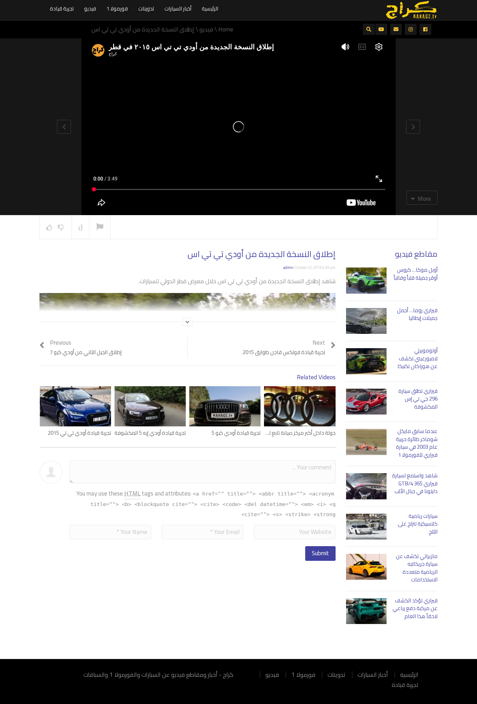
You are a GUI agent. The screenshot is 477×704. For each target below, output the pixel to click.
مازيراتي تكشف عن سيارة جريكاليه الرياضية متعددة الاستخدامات (417, 568)
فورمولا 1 (117, 8)
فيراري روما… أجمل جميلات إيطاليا (417, 314)
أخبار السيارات (177, 8)
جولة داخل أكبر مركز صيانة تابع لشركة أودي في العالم (279, 433)
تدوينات (146, 8)
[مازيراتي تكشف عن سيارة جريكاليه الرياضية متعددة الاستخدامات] (366, 567)
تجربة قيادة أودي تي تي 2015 (79, 433)
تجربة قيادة (62, 8)
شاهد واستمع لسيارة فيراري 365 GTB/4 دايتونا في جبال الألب (415, 483)
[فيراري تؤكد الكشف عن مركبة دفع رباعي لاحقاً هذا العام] (366, 611)
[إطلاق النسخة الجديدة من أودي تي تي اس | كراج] (411, 9)
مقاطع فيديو (416, 254)
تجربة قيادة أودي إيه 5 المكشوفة (150, 433)
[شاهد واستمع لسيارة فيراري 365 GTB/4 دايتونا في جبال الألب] (366, 486)
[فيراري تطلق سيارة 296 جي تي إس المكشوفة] (366, 402)
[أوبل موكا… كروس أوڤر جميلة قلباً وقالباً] (366, 280)
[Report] (99, 227)
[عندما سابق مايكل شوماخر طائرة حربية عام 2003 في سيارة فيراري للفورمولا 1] (366, 442)
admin (288, 267)
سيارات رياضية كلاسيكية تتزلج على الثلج (418, 524)
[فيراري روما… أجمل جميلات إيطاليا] (366, 321)
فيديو (90, 8)
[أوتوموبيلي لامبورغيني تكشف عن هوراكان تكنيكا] (366, 361)
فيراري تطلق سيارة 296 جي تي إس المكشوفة (418, 399)
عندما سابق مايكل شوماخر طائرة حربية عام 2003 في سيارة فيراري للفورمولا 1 (417, 443)
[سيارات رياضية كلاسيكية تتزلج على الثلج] (366, 527)
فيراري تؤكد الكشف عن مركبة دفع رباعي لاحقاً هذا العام (415, 608)
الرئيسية (210, 8)
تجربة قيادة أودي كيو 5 (236, 433)
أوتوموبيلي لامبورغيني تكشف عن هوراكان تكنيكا (417, 358)
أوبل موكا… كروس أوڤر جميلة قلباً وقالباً (416, 274)
